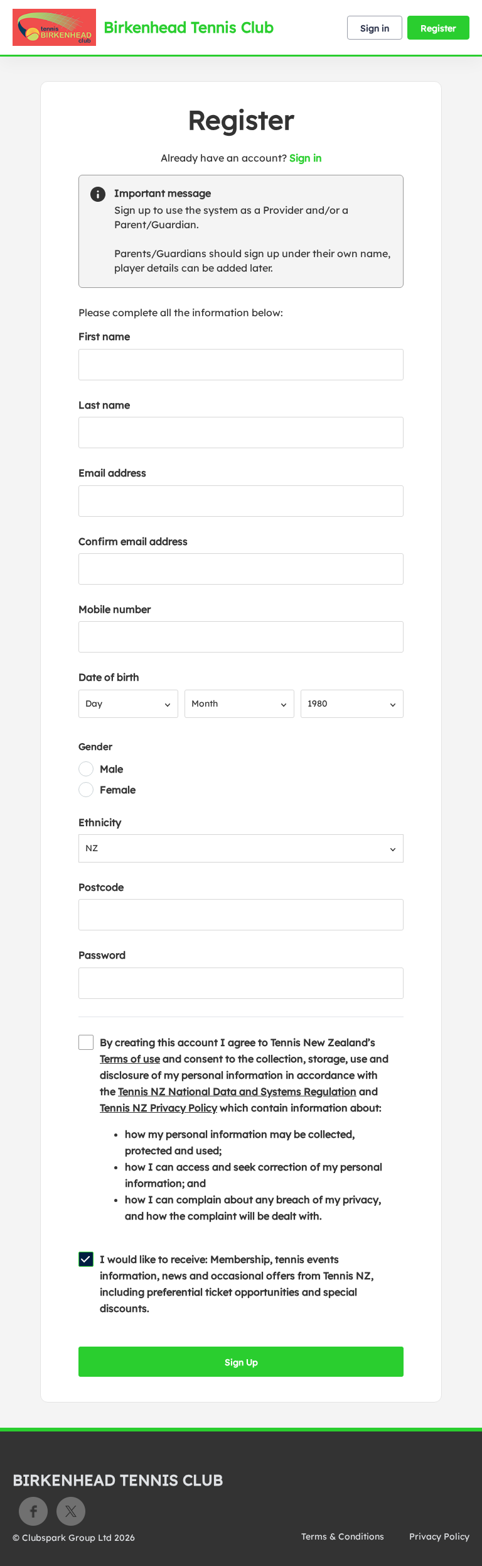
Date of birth (108, 677)
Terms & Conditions (342, 1536)
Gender (95, 747)
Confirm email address (133, 541)
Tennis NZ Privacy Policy (158, 1107)
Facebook (33, 1511)
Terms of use (130, 1058)
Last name (104, 405)
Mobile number (114, 609)
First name (104, 336)
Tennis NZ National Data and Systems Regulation (237, 1091)
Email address (112, 472)
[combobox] (128, 704)
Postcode (101, 887)
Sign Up (241, 1362)
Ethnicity (99, 822)
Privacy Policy (439, 1536)
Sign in (374, 28)
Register (438, 28)
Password (102, 955)
